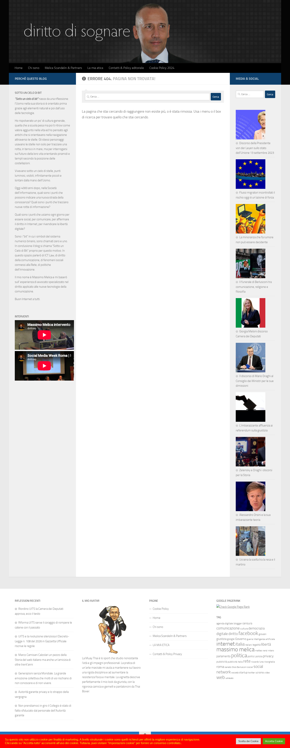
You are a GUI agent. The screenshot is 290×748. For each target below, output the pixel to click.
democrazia (256, 628)
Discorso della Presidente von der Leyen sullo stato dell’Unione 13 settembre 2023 (255, 148)
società (235, 672)
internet (225, 643)
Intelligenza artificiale (264, 639)
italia (240, 644)
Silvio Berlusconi (239, 667)
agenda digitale (224, 623)
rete (247, 661)
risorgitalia (269, 661)
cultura (244, 628)
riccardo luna (257, 661)
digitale (222, 634)
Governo (240, 639)
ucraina (259, 672)
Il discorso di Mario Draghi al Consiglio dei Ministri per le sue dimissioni (255, 380)
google (231, 639)
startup (243, 672)
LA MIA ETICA (161, 645)
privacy (268, 656)
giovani (262, 634)
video (267, 672)
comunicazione (228, 628)
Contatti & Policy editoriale (126, 68)
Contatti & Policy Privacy (167, 654)
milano (271, 650)
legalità (256, 644)
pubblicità (221, 661)
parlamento (223, 656)
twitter (251, 672)
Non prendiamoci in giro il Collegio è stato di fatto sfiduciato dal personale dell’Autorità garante (43, 710)
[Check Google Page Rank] (233, 607)
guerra (250, 639)
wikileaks (229, 678)
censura (247, 623)
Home (18, 68)
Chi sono (33, 68)
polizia (258, 656)
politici (251, 656)
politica (239, 655)
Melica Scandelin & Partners (63, 68)
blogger (238, 623)
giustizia (221, 639)
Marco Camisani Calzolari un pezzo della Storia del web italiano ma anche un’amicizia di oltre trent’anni (43, 659)
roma (220, 667)
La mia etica (95, 68)
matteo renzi (261, 650)
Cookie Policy (161, 609)
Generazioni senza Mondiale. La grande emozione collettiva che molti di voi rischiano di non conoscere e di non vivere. (43, 678)
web (220, 677)
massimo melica (235, 649)
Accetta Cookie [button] (274, 741)
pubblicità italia (235, 661)
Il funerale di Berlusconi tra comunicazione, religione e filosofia (254, 286)
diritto (233, 633)
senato (228, 667)
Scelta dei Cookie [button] (248, 741)
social (250, 667)
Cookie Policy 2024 (161, 68)
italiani (248, 644)
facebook (248, 633)
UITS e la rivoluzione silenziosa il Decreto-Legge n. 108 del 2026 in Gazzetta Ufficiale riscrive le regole (42, 641)
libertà (266, 644)
